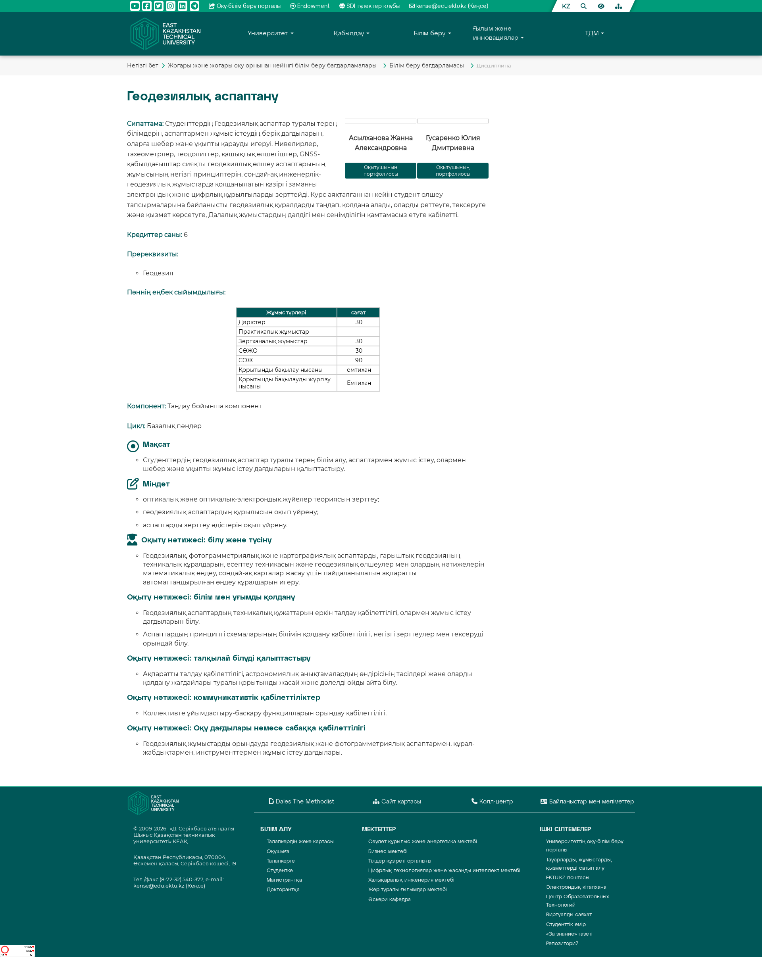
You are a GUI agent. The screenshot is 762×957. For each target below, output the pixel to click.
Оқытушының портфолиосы (453, 170)
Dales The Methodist (304, 802)
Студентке (280, 870)
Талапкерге (281, 861)
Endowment (313, 6)
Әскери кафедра (389, 899)
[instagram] (170, 6)
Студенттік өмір (566, 924)
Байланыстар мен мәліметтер (590, 802)
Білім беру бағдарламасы (428, 65)
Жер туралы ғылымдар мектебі (407, 889)
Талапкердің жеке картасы (300, 841)
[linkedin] (182, 6)
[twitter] (159, 6)
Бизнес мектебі (388, 851)
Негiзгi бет (142, 65)
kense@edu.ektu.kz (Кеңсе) (452, 6)
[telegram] (194, 6)
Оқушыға (278, 851)
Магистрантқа (284, 880)
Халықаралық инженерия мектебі (411, 880)
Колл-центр (495, 802)
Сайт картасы (400, 802)
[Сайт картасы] (618, 6)
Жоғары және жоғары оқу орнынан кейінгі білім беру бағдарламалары (274, 65)
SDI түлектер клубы (373, 6)
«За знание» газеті (569, 934)
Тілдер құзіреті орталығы (399, 861)
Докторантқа (283, 889)
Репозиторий (562, 943)
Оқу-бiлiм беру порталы (249, 6)
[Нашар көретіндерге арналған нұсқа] (601, 6)
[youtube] (135, 6)
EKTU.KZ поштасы (567, 877)
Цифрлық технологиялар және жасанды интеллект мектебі (444, 870)
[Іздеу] (583, 6)
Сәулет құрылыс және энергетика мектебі (422, 841)
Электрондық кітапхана (576, 887)
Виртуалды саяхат (569, 914)
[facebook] (147, 6)
